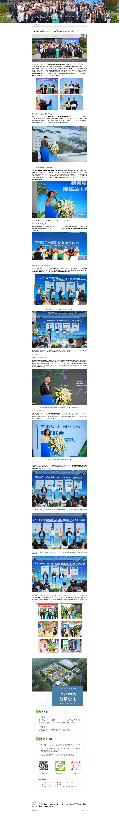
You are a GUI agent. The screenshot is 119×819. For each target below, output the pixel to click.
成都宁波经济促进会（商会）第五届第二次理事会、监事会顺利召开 (45, 805)
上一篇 (34, 802)
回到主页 (6, 3)
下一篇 (61, 802)
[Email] (86, 810)
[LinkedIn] (83, 810)
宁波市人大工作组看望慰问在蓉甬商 (73, 804)
